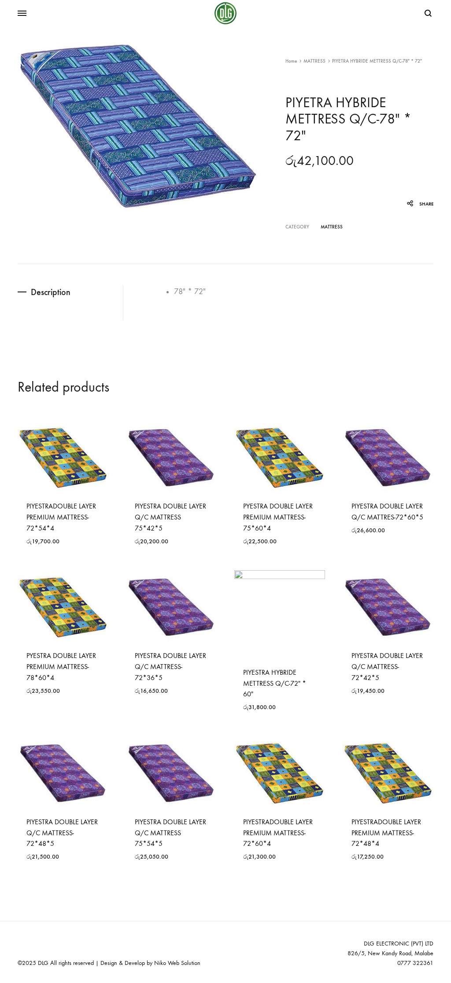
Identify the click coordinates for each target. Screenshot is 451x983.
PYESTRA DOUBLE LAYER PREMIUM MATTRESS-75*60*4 (278, 517)
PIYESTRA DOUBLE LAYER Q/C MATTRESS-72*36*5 (170, 666)
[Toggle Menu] (22, 14)
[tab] (70, 292)
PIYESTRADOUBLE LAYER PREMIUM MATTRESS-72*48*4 (386, 833)
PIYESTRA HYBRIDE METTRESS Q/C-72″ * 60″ (274, 683)
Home (291, 61)
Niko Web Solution (177, 963)
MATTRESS (314, 61)
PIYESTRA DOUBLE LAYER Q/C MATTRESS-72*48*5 (62, 833)
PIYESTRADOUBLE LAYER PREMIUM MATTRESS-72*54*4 (61, 517)
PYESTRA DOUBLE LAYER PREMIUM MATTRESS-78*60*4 (61, 666)
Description (50, 292)
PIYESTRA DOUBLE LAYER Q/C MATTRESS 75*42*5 (170, 517)
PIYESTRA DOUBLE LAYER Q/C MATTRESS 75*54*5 (170, 833)
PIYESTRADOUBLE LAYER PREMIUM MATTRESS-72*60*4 (278, 833)
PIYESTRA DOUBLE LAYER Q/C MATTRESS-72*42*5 (387, 666)
